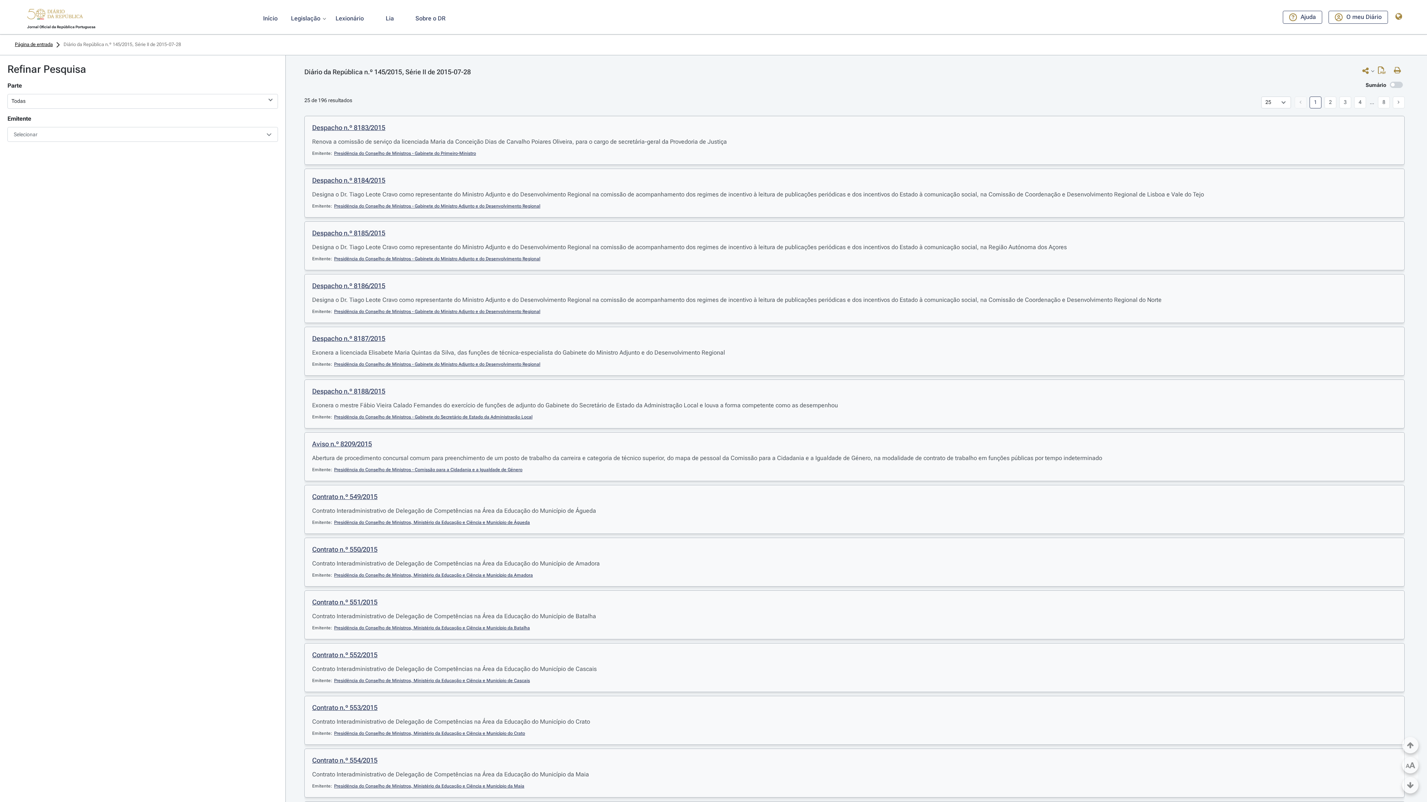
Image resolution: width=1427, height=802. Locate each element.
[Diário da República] (55, 16)
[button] (55, 15)
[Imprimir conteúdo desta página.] (1399, 71)
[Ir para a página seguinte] (1399, 102)
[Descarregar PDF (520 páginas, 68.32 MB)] (1383, 72)
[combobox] (142, 134)
